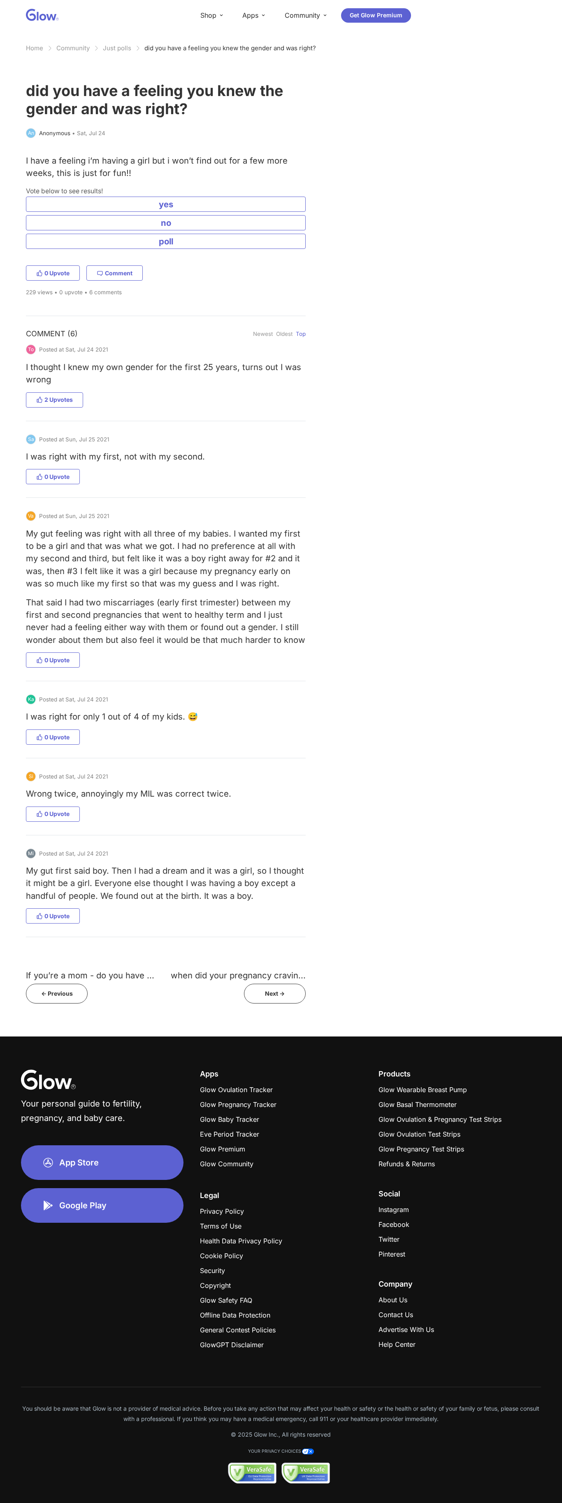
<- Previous (57, 993)
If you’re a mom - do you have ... (90, 975)
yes (166, 204)
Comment (118, 273)
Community (73, 48)
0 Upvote (57, 273)
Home (34, 48)
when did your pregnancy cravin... (238, 975)
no (166, 223)
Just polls (117, 48)
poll (166, 241)
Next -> (275, 993)
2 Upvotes (58, 399)
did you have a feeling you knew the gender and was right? (230, 48)
